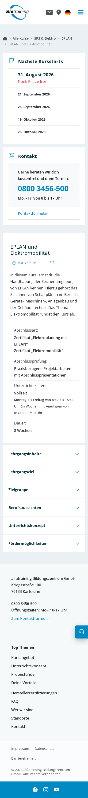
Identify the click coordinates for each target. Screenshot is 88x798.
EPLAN (66, 38)
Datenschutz (44, 749)
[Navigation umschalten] (78, 12)
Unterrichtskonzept (26, 525)
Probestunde (22, 674)
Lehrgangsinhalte (25, 453)
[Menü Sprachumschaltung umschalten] (68, 12)
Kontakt (18, 726)
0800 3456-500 (24, 603)
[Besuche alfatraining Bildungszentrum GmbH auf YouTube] (56, 789)
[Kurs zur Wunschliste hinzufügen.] (52, 263)
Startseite (5, 38)
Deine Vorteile (23, 682)
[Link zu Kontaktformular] (49, 12)
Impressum (20, 749)
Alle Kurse (21, 38)
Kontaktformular (33, 213)
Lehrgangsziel (21, 471)
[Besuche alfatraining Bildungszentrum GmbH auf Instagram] (46, 789)
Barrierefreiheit (23, 758)
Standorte (20, 718)
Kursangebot (22, 657)
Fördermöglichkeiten (28, 543)
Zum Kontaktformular (30, 618)
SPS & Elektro (45, 38)
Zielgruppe (18, 489)
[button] (81, 632)
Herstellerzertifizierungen (34, 693)
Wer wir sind (22, 709)
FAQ (15, 701)
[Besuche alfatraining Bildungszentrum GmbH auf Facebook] (35, 789)
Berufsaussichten (24, 507)
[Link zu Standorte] (58, 12)
